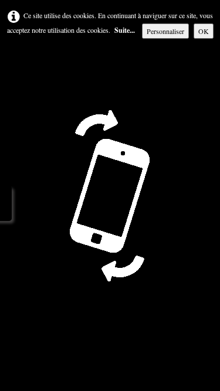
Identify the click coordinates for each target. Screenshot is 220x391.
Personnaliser (165, 31)
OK (203, 31)
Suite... (124, 30)
